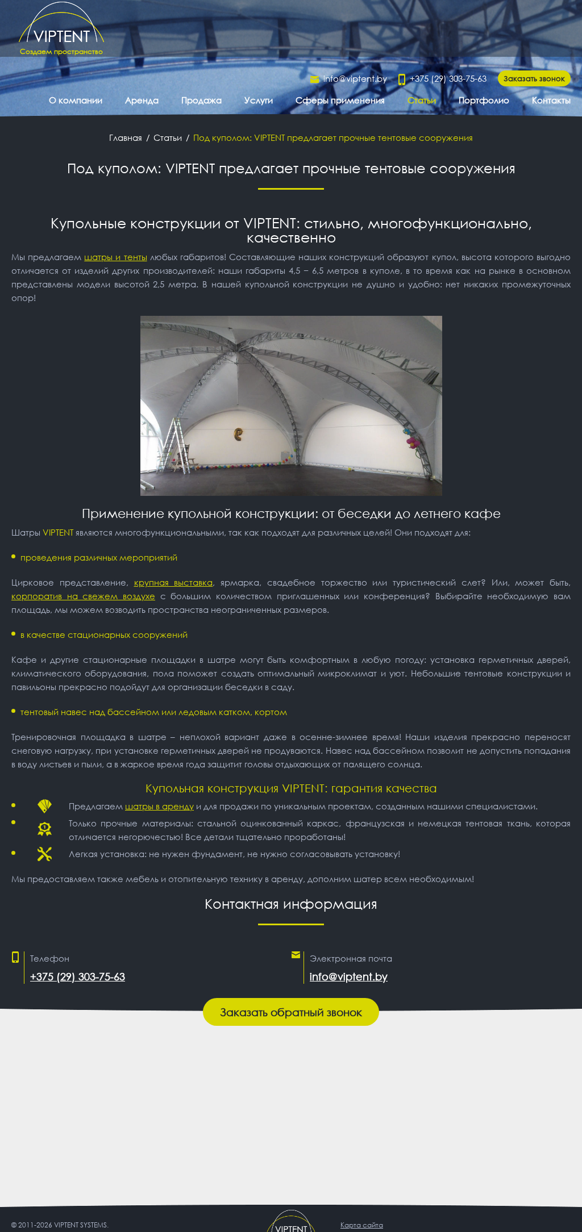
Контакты (551, 100)
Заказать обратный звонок (291, 1011)
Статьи (422, 100)
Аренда (142, 100)
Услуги (258, 100)
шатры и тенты (115, 257)
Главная (125, 137)
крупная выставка (173, 582)
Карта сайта (361, 1225)
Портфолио (484, 100)
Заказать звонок (534, 78)
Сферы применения (340, 100)
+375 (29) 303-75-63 (448, 78)
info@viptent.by (355, 78)
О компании (75, 100)
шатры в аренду (159, 806)
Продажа (201, 100)
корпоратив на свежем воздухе (83, 596)
